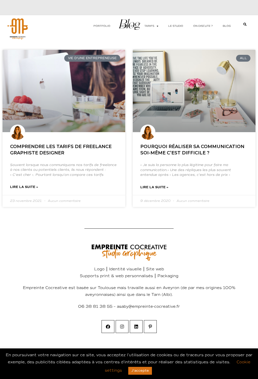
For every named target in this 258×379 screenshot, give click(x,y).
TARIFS (149, 26)
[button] (245, 24)
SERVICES (127, 26)
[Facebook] (108, 326)
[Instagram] (122, 326)
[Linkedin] (136, 326)
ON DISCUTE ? (203, 26)
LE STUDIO (175, 26)
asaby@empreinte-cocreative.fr (148, 306)
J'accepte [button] (140, 371)
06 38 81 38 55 (95, 306)
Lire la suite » (24, 187)
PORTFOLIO (101, 26)
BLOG (227, 26)
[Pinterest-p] (150, 326)
